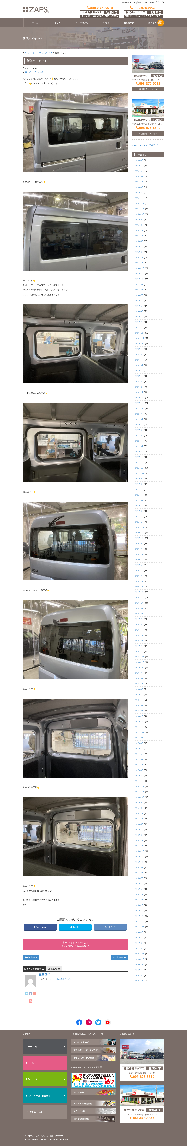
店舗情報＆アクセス (148, 89)
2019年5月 (139, 630)
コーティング (32, 1046)
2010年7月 (139, 981)
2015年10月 (139, 862)
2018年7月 (139, 684)
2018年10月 (139, 668)
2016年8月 (139, 808)
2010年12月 (139, 954)
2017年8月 (139, 743)
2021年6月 (139, 495)
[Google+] (34, 993)
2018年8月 (139, 678)
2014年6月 (139, 943)
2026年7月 (139, 166)
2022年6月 (139, 430)
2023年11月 (139, 338)
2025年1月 (139, 263)
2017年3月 (139, 770)
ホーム (35, 23)
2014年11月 (139, 921)
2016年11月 (139, 792)
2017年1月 (139, 781)
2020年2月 (139, 581)
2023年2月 (139, 387)
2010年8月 (139, 975)
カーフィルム (38, 53)
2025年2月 (139, 257)
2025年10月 (139, 214)
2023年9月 (139, 349)
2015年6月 (139, 884)
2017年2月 (139, 776)
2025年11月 (139, 209)
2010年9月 (139, 970)
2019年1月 (139, 652)
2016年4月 (139, 830)
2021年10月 (139, 473)
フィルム (49, 53)
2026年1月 (139, 198)
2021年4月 (139, 506)
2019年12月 (139, 592)
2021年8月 (139, 484)
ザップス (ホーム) (34, 1112)
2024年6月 (139, 301)
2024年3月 (139, 317)
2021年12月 (139, 463)
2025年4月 (139, 247)
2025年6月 (139, 236)
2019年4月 (139, 635)
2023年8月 (139, 355)
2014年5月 (139, 948)
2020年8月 (139, 549)
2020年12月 (139, 527)
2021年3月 (139, 511)
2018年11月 (139, 662)
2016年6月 (139, 819)
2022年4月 (139, 441)
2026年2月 (139, 193)
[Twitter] (26, 993)
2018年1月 (139, 716)
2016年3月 (139, 835)
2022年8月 (139, 419)
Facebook (41, 927)
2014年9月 (139, 932)
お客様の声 (129, 23)
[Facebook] (30, 993)
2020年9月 (139, 544)
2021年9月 (139, 479)
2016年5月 (139, 824)
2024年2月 (139, 322)
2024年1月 (139, 328)
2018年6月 (139, 689)
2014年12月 (139, 916)
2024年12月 (139, 268)
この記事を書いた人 (35, 969)
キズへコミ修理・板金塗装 (38, 1095)
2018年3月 (139, 705)
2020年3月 (139, 576)
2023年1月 (139, 392)
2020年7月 (139, 554)
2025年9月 (139, 220)
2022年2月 (139, 452)
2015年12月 (139, 851)
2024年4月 (139, 311)
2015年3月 (139, 900)
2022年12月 (139, 398)
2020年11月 (139, 533)
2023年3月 (139, 382)
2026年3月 (139, 187)
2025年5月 (139, 241)
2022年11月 (139, 403)
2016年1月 (139, 846)
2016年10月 (139, 797)
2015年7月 (139, 878)
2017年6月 (139, 754)
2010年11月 (139, 959)
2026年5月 (139, 176)
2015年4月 (139, 894)
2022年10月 (139, 409)
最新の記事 (55, 969)
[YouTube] (30, 1001)
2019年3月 (139, 641)
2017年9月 (139, 738)
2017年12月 (139, 722)
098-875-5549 (149, 128)
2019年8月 (139, 614)
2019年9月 (139, 608)
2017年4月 (139, 765)
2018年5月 (139, 695)
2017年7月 (139, 749)
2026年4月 (139, 182)
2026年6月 (139, 171)
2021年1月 (139, 522)
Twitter (76, 927)
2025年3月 (139, 252)
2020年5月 (139, 565)
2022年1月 (139, 457)
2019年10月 (139, 603)
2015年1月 (139, 911)
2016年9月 (139, 803)
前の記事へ (32, 957)
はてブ (111, 927)
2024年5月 (139, 306)
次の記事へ (118, 957)
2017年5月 (139, 759)
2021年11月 (139, 468)
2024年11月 (139, 274)
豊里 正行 (44, 974)
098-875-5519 (149, 83)
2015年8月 (139, 873)
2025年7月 (139, 230)
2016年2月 (139, 840)
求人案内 (152, 23)
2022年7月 (139, 425)
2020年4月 (139, 571)
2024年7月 (139, 295)
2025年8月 (139, 225)
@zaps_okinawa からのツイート (147, 145)
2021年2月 (139, 517)
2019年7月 (139, 619)
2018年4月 (139, 700)
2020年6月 (139, 560)
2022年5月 (139, 436)
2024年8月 (139, 290)
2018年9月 (139, 673)
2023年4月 (139, 376)
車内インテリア (33, 1079)
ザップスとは (82, 23)
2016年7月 (139, 813)
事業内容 (58, 23)
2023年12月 (139, 333)
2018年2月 (139, 711)
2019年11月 (139, 598)
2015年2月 (139, 905)
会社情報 (105, 23)
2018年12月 (139, 657)
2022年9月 (139, 414)
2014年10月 (139, 927)
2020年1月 (139, 587)
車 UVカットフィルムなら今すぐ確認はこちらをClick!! (75, 944)
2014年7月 (139, 938)
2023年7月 (139, 360)
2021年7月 (139, 490)
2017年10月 (139, 732)
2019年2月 (139, 646)
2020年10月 (139, 538)
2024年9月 (139, 284)
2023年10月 (139, 344)
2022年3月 (139, 446)
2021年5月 (139, 500)
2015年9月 (139, 867)
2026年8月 (139, 160)
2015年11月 (139, 857)
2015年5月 (139, 889)
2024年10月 (139, 279)
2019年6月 (139, 625)
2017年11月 (139, 727)
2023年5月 (139, 371)
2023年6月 (139, 365)
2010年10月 (139, 965)
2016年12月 (139, 786)
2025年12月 (139, 203)
